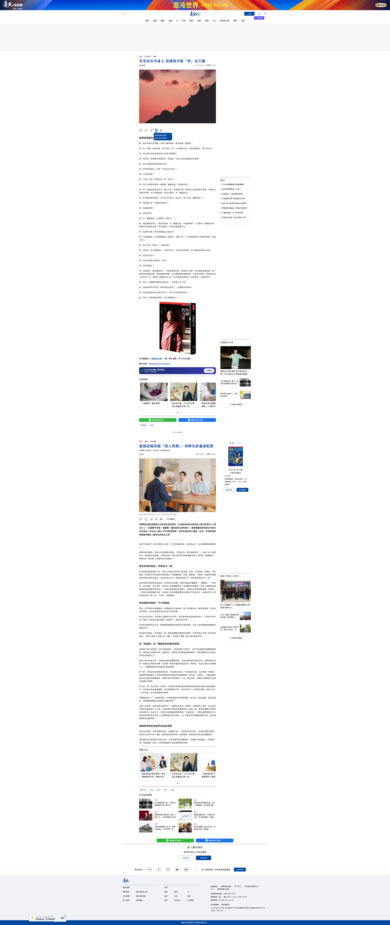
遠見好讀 (142, 65)
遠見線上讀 (224, 20)
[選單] (124, 13)
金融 (170, 20)
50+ (212, 889)
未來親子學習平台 (251, 886)
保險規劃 (153, 441)
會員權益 (139, 900)
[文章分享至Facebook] (146, 130)
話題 (155, 20)
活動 (243, 20)
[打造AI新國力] (235, 456)
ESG (214, 20)
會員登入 (186, 858)
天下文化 (237, 886)
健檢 (158, 790)
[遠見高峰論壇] (13, 5)
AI (177, 20)
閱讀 (151, 425)
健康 (154, 56)
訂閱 (249, 13)
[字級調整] (161, 130)
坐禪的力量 (156, 358)
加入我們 (126, 900)
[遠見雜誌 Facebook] (159, 869)
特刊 (240, 442)
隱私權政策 (225, 904)
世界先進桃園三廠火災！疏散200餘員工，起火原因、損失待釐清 (165, 827)
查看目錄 (228, 490)
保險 (165, 790)
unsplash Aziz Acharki (159, 363)
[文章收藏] (156, 130)
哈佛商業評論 (226, 886)
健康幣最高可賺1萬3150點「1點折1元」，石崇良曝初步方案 (165, 815)
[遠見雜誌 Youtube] (177, 869)
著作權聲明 (215, 904)
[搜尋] (265, 13)
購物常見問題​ (141, 896)
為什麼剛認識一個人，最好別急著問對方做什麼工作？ (165, 803)
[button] (213, 392)
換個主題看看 (237, 404)
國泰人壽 (143, 790)
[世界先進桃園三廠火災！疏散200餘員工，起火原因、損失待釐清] (145, 827)
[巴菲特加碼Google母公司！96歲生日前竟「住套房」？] (185, 827)
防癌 (172, 790)
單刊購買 (242, 490)
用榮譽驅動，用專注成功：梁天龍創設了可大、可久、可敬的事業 (235, 482)
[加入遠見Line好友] (149, 869)
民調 (207, 20)
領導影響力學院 (223, 889)
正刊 (231, 442)
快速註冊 (203, 858)
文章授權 (126, 896)
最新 (147, 20)
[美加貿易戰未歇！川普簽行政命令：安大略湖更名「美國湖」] (185, 816)
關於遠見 (126, 892)
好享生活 (148, 56)
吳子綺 (141, 454)
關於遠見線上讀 (141, 892)
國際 (162, 20)
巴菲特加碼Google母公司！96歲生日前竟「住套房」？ (205, 827)
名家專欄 (227, 476)
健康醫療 (143, 425)
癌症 (151, 790)
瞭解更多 (381, 5)
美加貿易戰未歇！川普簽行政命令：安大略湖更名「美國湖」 (205, 815)
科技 (183, 20)
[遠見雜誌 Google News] (186, 869)
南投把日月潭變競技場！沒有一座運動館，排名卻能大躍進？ (204, 803)
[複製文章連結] (152, 130)
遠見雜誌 (214, 886)
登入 (156, 138)
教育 (199, 20)
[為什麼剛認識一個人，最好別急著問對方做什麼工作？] (145, 804)
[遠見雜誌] (195, 13)
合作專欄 (190, 900)
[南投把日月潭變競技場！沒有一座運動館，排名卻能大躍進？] (185, 804)
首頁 (140, 56)
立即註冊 (239, 869)
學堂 (235, 20)
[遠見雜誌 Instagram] (168, 869)
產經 (191, 20)
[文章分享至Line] (140, 130)
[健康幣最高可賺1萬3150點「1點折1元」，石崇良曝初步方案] (145, 816)
